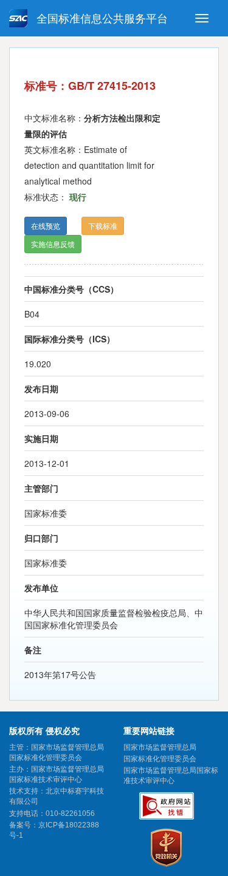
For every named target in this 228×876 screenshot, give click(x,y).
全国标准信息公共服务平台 (100, 19)
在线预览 (45, 225)
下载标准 (102, 225)
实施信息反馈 (53, 244)
